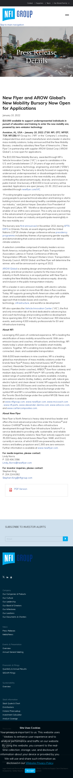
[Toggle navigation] (67, 15)
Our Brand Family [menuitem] (60, 3)
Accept (30, 770)
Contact (30, 3)
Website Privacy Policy (39, 763)
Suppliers (39, 3)
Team (49, 3)
